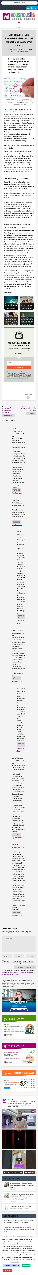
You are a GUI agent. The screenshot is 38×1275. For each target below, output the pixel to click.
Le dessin (20, 1208)
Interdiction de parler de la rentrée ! (21, 1206)
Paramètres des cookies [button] (11, 1265)
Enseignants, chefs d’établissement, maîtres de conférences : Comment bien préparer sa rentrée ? (22, 1196)
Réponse (16, 490)
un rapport (11, 110)
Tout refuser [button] (7, 1270)
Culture (22, 51)
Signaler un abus (17, 493)
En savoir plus (19, 1010)
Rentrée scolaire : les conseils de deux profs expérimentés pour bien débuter (21, 1185)
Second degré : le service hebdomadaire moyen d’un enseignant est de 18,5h (19, 1229)
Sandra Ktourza (17, 49)
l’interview (18, 206)
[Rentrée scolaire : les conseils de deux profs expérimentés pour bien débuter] (6, 1184)
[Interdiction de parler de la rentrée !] (6, 1207)
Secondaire (13, 1201)
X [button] (36, 1238)
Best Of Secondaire (23, 1199)
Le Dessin (26, 1208)
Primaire (20, 1189)
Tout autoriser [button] (26, 1265)
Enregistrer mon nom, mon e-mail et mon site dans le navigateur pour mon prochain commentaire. (18, 962)
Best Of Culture (14, 51)
